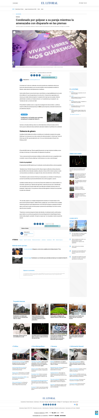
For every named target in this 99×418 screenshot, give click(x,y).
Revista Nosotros (29, 401)
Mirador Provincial (52, 401)
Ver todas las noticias (74, 114)
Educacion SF (75, 401)
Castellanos (49, 239)
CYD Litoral (41, 401)
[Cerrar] (55, 77)
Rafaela (21, 239)
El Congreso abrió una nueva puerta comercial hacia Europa (78, 105)
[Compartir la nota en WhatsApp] (37, 75)
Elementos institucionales (59, 408)
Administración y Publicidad (48, 408)
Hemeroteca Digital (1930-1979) (25, 408)
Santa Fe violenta (27, 239)
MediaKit (78, 408)
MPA (40, 106)
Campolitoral (23, 401)
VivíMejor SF (59, 401)
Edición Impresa (59, 239)
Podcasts (46, 401)
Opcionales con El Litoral (70, 408)
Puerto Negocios (66, 401)
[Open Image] (14, 32)
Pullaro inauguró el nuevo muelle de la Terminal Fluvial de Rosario (78, 97)
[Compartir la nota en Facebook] (31, 75)
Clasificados (36, 401)
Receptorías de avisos (37, 408)
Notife (71, 401)
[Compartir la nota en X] (34, 75)
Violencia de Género (36, 239)
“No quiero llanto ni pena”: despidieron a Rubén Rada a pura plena (78, 101)
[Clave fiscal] (96, 414)
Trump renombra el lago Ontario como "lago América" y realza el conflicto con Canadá (78, 111)
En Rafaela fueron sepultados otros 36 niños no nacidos (78, 92)
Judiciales (44, 239)
